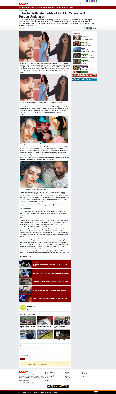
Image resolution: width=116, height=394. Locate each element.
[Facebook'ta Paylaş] (84, 28)
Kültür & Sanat (85, 376)
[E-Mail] (28, 309)
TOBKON (71, 7)
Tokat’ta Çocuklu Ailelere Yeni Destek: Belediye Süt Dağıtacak (88, 38)
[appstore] (52, 386)
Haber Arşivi (49, 380)
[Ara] (96, 4)
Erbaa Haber (58, 7)
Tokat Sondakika (23, 7)
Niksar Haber (65, 7)
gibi (38, 102)
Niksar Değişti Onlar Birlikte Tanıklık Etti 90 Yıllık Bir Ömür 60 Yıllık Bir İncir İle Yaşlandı (88, 56)
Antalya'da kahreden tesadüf (43, 339)
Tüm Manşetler (50, 377)
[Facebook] (20, 383)
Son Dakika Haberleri (51, 379)
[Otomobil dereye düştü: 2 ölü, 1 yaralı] (62, 320)
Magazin (83, 377)
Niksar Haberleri (85, 42)
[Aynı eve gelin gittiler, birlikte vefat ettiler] (28, 320)
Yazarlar (93, 4)
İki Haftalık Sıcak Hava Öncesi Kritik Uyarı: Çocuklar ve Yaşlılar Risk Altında (88, 50)
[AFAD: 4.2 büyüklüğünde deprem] (45, 320)
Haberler (21, 10)
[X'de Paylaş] (87, 28)
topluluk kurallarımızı (31, 363)
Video (86, 4)
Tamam (96, 392)
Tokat (51, 230)
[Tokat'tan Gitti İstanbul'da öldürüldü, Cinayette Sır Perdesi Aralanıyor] (45, 46)
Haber (29, 7)
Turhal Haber (68, 375)
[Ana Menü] (96, 7)
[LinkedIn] (29, 383)
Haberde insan (69, 373)
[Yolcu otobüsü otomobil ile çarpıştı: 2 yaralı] (62, 334)
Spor (32, 7)
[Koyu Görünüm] (94, 7)
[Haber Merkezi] (23, 307)
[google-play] (63, 386)
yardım (66, 195)
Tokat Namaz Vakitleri (51, 373)
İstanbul (62, 67)
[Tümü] (95, 33)
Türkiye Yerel (84, 371)
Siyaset (67, 376)
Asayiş (36, 7)
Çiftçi (50, 65)
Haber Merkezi (31, 306)
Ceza (21, 68)
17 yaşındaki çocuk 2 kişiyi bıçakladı (28, 339)
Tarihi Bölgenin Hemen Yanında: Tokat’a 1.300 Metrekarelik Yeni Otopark (88, 68)
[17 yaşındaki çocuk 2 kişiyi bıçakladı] (28, 334)
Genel (83, 372)
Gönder (22, 358)
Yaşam (40, 7)
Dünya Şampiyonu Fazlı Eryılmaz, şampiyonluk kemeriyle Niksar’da (88, 44)
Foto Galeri (79, 4)
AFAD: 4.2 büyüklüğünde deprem (44, 326)
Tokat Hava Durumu (51, 372)
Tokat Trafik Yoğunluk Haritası (53, 375)
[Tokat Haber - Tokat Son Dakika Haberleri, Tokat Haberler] (23, 4)
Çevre (67, 372)
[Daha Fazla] (91, 28)
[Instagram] (27, 383)
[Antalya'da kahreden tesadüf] (45, 334)
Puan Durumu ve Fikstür (52, 376)
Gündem (45, 7)
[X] (22, 383)
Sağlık (83, 48)
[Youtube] (31, 383)
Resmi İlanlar (51, 7)
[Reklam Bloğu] (84, 75)
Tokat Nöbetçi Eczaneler (52, 371)
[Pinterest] (24, 383)
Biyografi (68, 377)
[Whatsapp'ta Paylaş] (89, 28)
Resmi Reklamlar (85, 373)
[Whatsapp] (33, 383)
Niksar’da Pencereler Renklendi (87, 62)
